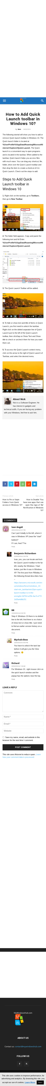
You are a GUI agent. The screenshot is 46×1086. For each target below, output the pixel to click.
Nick (19, 129)
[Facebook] (5, 484)
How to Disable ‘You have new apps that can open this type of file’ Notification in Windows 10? (33, 505)
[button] (4, 100)
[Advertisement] (23, 24)
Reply (13, 546)
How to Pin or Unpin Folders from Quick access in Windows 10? (12, 502)
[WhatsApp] (22, 484)
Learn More (30, 1082)
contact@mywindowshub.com (28, 1046)
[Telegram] (34, 484)
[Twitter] (11, 484)
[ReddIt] (28, 484)
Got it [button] (40, 1082)
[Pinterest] (16, 484)
